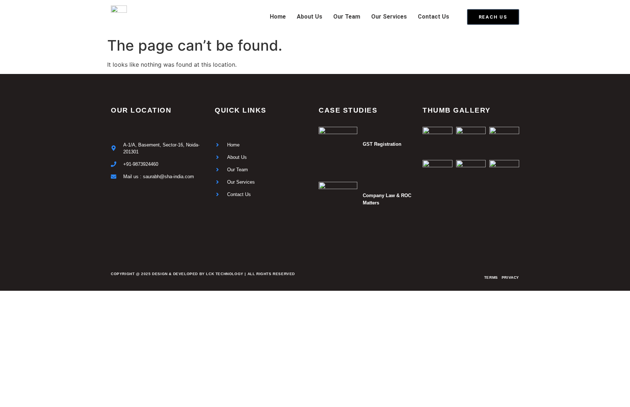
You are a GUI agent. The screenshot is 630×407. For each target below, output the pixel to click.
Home (278, 16)
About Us (309, 16)
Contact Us (433, 16)
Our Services (389, 16)
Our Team (346, 16)
